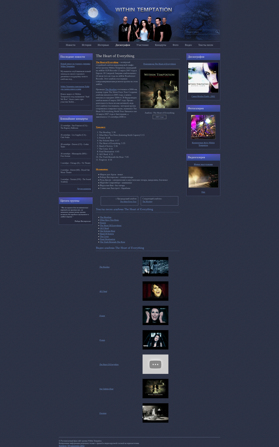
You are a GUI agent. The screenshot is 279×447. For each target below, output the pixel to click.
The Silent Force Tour (128, 201)
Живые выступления (203, 164)
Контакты (63, 446)
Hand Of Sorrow (107, 233)
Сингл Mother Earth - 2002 (203, 96)
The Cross (104, 236)
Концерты (160, 45)
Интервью (103, 45)
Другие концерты (84, 189)
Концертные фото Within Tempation (203, 143)
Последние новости (72, 56)
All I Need (104, 228)
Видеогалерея (196, 157)
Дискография (122, 45)
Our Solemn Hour (107, 231)
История (86, 45)
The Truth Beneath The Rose (112, 242)
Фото (175, 45)
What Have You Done (109, 220)
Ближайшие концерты (74, 118)
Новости (70, 45)
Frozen (103, 222)
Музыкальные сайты (76, 446)
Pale (203, 192)
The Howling (111, 89)
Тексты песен (205, 45)
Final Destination (107, 239)
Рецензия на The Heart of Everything (159, 64)
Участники (142, 45)
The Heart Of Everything (110, 225)
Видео (188, 45)
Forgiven (102, 413)
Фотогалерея (196, 108)
